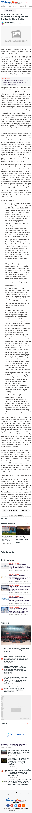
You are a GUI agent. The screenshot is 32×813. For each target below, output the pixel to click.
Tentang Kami (8, 794)
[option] (8, 535)
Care (4, 510)
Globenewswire (9, 11)
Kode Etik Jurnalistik (24, 794)
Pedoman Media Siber (9, 796)
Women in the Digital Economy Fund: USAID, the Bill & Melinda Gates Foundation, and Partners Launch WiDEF (15, 82)
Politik (9, 6)
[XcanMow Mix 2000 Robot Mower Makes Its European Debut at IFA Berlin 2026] (16, 734)
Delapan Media (19, 810)
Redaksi (15, 794)
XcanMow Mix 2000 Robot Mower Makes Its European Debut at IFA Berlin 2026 (14, 745)
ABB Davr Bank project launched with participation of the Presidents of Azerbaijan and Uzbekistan (19, 589)
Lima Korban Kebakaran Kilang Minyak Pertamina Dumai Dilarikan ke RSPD (22, 539)
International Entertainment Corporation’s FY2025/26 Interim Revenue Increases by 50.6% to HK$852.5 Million (14, 689)
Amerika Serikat (25, 510)
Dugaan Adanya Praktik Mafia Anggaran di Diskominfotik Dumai (8, 539)
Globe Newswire (10, 22)
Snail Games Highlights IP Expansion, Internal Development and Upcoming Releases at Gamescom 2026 (19, 578)
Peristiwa (15, 6)
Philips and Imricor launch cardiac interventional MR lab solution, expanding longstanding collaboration (20, 567)
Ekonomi (23, 6)
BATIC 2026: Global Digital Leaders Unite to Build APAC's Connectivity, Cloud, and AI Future (16, 650)
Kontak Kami (26, 796)
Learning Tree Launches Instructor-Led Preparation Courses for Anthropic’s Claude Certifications (19, 600)
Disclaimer (19, 796)
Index (28, 518)
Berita (3, 6)
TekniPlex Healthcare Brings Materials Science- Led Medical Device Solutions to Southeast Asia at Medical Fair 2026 (19, 611)
